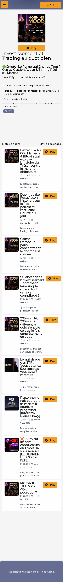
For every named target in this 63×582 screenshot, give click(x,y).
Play (33, 48)
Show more (12, 106)
